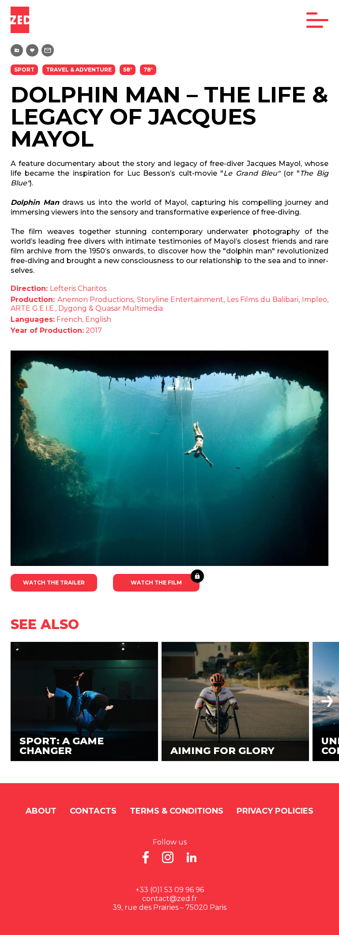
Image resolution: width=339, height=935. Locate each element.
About (41, 811)
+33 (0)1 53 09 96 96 (170, 890)
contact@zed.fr (169, 898)
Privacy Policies (275, 811)
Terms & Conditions (176, 811)
